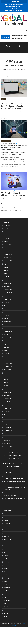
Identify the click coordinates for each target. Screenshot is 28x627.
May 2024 (6, 312)
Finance (6, 546)
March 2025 (7, 280)
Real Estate (6, 591)
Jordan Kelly (12, 102)
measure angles (19, 161)
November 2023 (8, 331)
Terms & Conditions (8, 461)
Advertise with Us (17, 455)
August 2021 (7, 411)
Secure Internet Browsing (15, 209)
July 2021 (6, 414)
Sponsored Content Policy (14, 466)
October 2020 (7, 434)
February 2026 (7, 244)
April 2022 (6, 389)
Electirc (5, 533)
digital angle (16, 159)
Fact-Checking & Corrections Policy (13, 463)
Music (5, 581)
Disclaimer (20, 453)
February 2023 (7, 360)
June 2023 (6, 347)
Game (5, 552)
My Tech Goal (14, 24)
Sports (5, 603)
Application (6, 514)
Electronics (6, 536)
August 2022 (7, 376)
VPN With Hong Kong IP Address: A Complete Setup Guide (14, 488)
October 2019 (7, 443)
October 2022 (7, 369)
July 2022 (6, 379)
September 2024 (8, 299)
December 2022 (8, 363)
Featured (3, 99)
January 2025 (7, 286)
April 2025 (6, 276)
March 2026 (7, 241)
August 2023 (7, 341)
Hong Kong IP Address (20, 207)
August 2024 (7, 302)
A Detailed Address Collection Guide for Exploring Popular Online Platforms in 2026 (12, 106)
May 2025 (6, 273)
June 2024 (6, 309)
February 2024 (7, 321)
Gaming (6, 555)
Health (5, 558)
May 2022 (6, 385)
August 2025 (7, 264)
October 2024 (7, 296)
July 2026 (6, 228)
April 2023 (6, 353)
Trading (6, 613)
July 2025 (6, 267)
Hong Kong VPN (4, 209)
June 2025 (6, 270)
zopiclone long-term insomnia (14, 6)
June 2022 (6, 382)
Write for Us (16, 458)
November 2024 (8, 293)
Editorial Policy (19, 461)
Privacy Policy (7, 455)
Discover (3, 118)
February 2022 (7, 392)
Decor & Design (7, 523)
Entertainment (7, 539)
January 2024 (7, 325)
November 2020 (8, 430)
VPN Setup (19, 210)
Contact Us (7, 453)
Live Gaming (7, 574)
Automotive (6, 517)
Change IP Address (9, 207)
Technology (4, 210)
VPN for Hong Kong (12, 210)
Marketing (6, 578)
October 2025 (7, 257)
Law (5, 571)
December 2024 (8, 289)
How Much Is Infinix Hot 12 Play (11, 565)
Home (13, 453)
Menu (4, 31)
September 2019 (8, 446)
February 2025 (7, 283)
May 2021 (6, 421)
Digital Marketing (8, 526)
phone (14, 163)
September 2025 (8, 260)
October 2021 (7, 405)
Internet (6, 568)
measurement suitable (6, 163)
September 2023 (8, 337)
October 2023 (7, 334)
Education (6, 530)
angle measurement (10, 157)
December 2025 (8, 251)
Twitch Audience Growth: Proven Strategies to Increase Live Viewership (15, 494)
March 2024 (7, 318)
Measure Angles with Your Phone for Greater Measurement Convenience (14, 148)
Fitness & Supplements (9, 549)
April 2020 (6, 437)
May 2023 (6, 350)
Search (24, 31)
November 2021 (7, 402)
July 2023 (6, 344)
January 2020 (7, 440)
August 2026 (7, 225)
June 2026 (6, 232)
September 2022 (8, 373)
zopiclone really (18, 4)
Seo (5, 597)
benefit (10, 159)
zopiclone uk (8, 4)
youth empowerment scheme (14, 10)
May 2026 (6, 235)
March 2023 (7, 357)
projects (16, 164)
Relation (6, 594)
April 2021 (6, 424)
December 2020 (8, 427)
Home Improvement (5, 140)
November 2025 (8, 254)
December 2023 (8, 328)
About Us (9, 458)
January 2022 (7, 395)
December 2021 (7, 398)
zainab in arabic (14, 8)
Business (6, 520)
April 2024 (6, 315)
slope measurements (14, 166)
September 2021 (8, 408)
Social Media (7, 600)
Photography (7, 587)
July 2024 (6, 305)
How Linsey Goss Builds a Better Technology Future (14, 500)
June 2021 (6, 418)
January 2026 (7, 248)
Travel (5, 616)
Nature (5, 584)
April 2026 (6, 238)
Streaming (6, 607)
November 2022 (8, 366)
